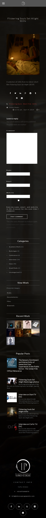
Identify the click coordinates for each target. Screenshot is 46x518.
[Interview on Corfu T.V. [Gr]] (12, 427)
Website (10, 192)
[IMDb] (35, 506)
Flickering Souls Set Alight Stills (27, 410)
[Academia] (27, 506)
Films (9, 301)
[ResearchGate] (23, 513)
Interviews (13, 259)
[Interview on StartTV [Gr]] (12, 397)
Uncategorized (14, 272)
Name (10, 170)
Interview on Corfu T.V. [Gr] (28, 425)
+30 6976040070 (23, 491)
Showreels (11, 305)
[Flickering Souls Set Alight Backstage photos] (12, 381)
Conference (13, 255)
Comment (11, 130)
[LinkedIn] (19, 506)
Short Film (27, 104)
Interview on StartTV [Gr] (27, 395)
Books (9, 293)
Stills (35, 104)
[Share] (10, 93)
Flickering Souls (15, 104)
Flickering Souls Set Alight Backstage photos (29, 381)
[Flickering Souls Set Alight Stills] (12, 412)
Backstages (13, 251)
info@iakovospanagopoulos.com (23, 496)
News (11, 264)
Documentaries (12, 297)
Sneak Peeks (14, 107)
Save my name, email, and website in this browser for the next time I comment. (23, 209)
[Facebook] (11, 506)
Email (10, 181)
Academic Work (14, 247)
